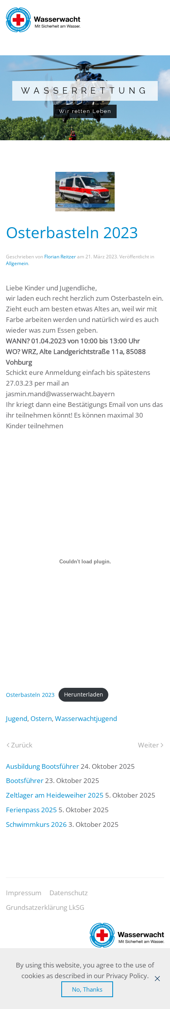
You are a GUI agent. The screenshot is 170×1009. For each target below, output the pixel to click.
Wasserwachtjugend (86, 718)
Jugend (16, 718)
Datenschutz (68, 892)
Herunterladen (83, 694)
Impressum (24, 892)
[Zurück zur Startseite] (43, 20)
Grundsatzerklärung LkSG (45, 907)
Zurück (21, 744)
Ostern (41, 718)
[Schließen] (157, 978)
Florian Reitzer (60, 256)
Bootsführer (24, 780)
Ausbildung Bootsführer (42, 766)
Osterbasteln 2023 (30, 694)
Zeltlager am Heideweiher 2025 (55, 795)
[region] (85, 97)
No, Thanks (87, 989)
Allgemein (17, 263)
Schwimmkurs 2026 (36, 824)
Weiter (148, 744)
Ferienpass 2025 (31, 809)
